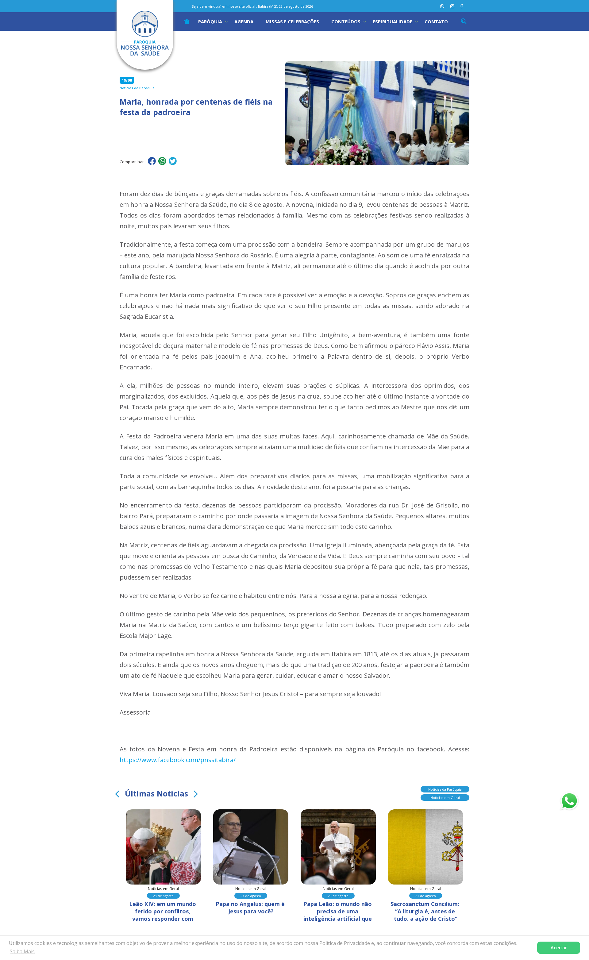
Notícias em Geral (445, 797)
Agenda (243, 21)
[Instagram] (452, 6)
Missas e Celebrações (292, 21)
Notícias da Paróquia (445, 789)
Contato (436, 21)
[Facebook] (461, 6)
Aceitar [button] (559, 947)
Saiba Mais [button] (22, 951)
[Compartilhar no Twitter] (173, 162)
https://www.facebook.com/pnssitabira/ (178, 760)
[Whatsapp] (442, 6)
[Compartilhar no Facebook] (152, 162)
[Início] (187, 21)
